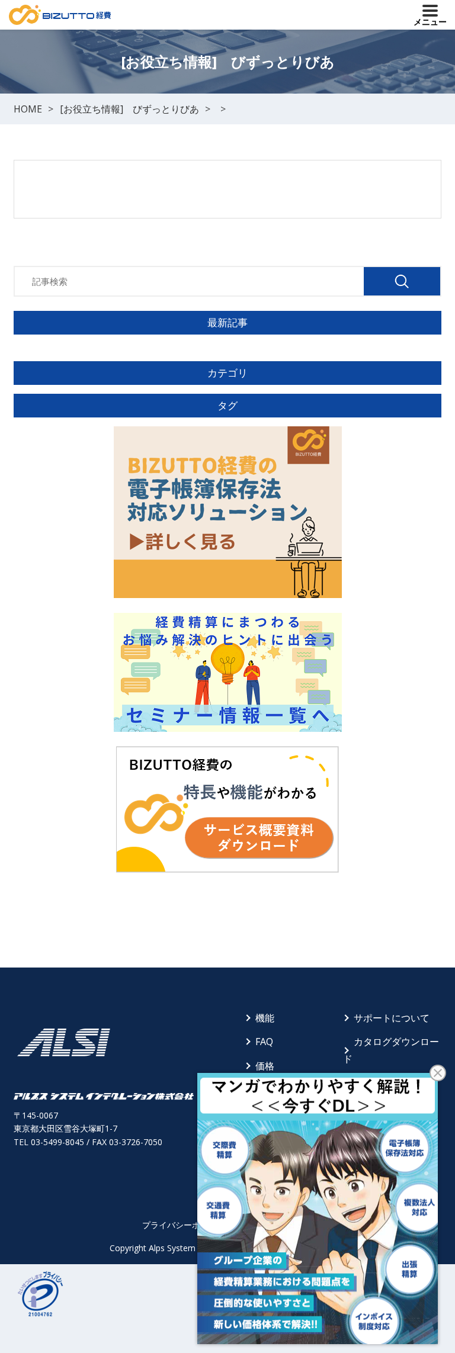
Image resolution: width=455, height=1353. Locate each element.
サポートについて (392, 1017)
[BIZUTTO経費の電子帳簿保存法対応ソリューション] (227, 512)
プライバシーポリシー (183, 1224)
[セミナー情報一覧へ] (227, 672)
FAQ (264, 1041)
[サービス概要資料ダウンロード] (227, 809)
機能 (264, 1017)
